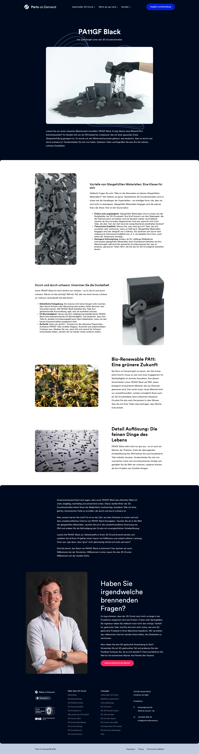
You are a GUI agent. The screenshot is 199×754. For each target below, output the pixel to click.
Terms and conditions (155, 749)
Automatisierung (107, 703)
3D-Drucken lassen (108, 718)
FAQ (102, 734)
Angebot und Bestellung (160, 7)
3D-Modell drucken (75, 703)
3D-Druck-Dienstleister (77, 722)
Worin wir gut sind (107, 7)
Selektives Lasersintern (110, 699)
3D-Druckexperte (75, 730)
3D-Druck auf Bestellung (110, 730)
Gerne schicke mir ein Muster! (117, 663)
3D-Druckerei (106, 707)
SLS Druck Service (75, 734)
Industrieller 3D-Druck (82, 7)
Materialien (72, 695)
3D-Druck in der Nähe (109, 722)
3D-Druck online (74, 718)
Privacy (141, 749)
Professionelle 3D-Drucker (111, 726)
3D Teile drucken (107, 715)
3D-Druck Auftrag (75, 726)
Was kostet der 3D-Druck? (78, 715)
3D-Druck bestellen (75, 707)
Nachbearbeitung (75, 699)
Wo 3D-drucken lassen (110, 711)
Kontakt (125, 7)
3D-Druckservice (74, 711)
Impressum (130, 749)
